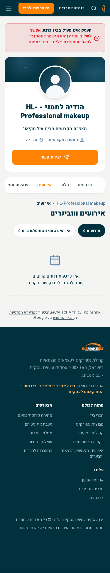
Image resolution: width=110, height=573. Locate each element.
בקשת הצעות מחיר (88, 442)
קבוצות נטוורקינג (90, 424)
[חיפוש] (94, 8)
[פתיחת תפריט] (9, 8)
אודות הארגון (93, 480)
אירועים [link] (43, 204)
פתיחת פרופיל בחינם (35, 415)
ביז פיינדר (48, 386)
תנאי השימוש (63, 317)
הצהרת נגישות (30, 528)
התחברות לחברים (38, 451)
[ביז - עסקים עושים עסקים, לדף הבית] (103, 8)
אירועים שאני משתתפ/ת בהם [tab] (44, 230)
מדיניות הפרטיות (22, 312)
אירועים (44, 185)
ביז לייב (68, 386)
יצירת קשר (51, 157)
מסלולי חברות (40, 433)
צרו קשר (96, 498)
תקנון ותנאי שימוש (88, 528)
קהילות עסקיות (91, 433)
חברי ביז (97, 415)
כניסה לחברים (71, 8)
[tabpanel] (55, 270)
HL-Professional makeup (81, 204)
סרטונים (85, 185)
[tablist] (59, 230)
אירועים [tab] (91, 230)
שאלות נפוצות (40, 442)
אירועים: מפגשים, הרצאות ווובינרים (82, 454)
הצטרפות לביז (36, 8)
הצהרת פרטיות (57, 528)
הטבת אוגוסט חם (38, 424)
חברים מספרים (91, 489)
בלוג (65, 185)
